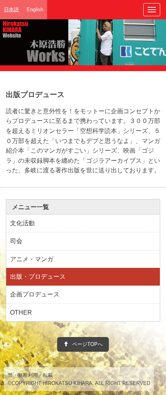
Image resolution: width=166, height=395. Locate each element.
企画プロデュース (34, 294)
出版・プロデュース (38, 276)
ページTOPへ (87, 344)
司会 (16, 241)
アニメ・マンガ (31, 259)
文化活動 (22, 223)
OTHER (21, 312)
